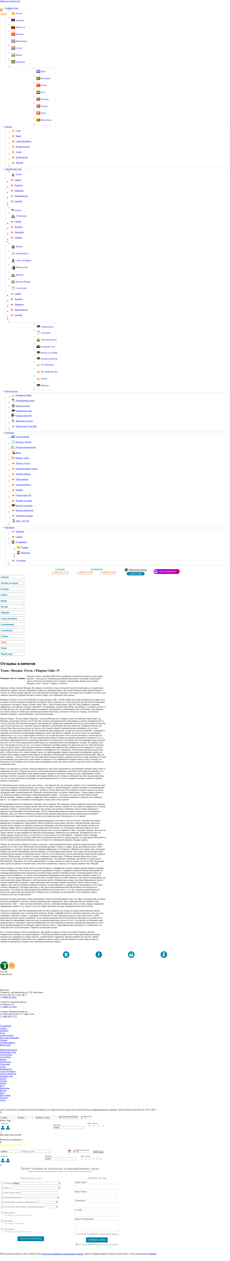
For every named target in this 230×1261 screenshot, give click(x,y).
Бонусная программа (9, 1038)
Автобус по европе (9, 583)
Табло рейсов (6, 1054)
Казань (3, 1059)
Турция (4, 636)
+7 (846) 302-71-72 (8, 1016)
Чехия (4, 648)
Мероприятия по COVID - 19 (13, 1145)
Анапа (3, 1066)
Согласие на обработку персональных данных (21, 1102)
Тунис (3, 642)
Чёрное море (7, 654)
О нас (2, 1033)
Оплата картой (6, 1035)
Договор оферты (7, 1042)
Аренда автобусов (8, 1074)
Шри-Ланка (5, 1095)
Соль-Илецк (6, 630)
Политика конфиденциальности (14, 1105)
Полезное (9, 433)
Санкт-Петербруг (8, 1071)
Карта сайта (5, 1045)
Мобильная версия (8, 1050)
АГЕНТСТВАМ (135, 574)
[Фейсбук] (98, 957)
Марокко (5, 612)
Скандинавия (7, 624)
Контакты (9, 527)
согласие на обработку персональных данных (62, 1254)
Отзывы (3, 1040)
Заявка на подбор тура (10, 1)
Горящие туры (11, 8)
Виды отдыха (11, 391)
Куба (2, 1093)
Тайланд (5, 577)
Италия (4, 606)
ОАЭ (2, 1086)
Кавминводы (6, 1069)
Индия (4, 601)
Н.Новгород (5, 1062)
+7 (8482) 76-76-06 (8, 1007)
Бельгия (5, 589)
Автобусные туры (13, 169)
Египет (4, 595)
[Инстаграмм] (131, 957)
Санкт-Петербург (9, 618)
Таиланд (4, 1098)
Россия (8, 127)
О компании (5, 1026)
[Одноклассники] (164, 957)
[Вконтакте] (66, 957)
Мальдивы (5, 1088)
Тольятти (4, 1030)
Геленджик (5, 1064)
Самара (3, 1028)
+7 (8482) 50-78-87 (8, 997)
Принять (152, 1254)
